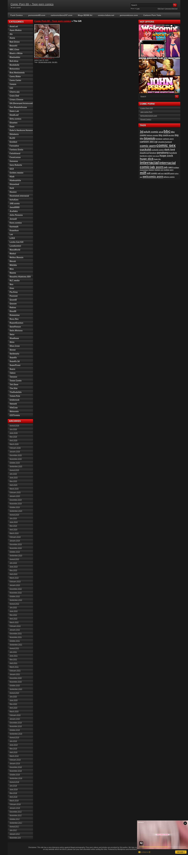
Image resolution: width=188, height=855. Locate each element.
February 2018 (15, 804)
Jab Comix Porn (146, 112)
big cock (163, 135)
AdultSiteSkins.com (136, 849)
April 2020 (13, 708)
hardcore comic (146, 156)
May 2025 (13, 481)
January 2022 (15, 630)
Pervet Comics (145, 119)
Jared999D (15, 207)
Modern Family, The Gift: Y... (44, 58)
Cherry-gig (15, 92)
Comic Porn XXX (146, 108)
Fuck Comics (16, 15)
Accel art (14, 26)
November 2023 (16, 548)
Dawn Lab (14, 111)
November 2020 (16, 682)
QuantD (13, 300)
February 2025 (15, 492)
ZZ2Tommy (15, 415)
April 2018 (13, 797)
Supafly (13, 357)
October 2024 (15, 507)
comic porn (148, 146)
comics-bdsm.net (106, 15)
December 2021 (16, 633)
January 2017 (15, 834)
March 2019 (14, 756)
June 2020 (14, 700)
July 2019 (13, 741)
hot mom (156, 156)
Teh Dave (14, 384)
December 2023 (16, 544)
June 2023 (14, 567)
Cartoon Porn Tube (152, 15)
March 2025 (14, 489)
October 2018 (15, 775)
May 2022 (13, 615)
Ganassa (14, 161)
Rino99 (13, 311)
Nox (11, 284)
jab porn (156, 167)
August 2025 (14, 470)
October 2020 (15, 685)
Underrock (14, 400)
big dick (54, 62)
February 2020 (15, 715)
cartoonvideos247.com (61, 15)
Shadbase (14, 338)
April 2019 (13, 752)
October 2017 (15, 819)
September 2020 (16, 689)
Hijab (12, 176)
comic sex (166, 145)
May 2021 (13, 659)
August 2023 (14, 559)
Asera (12, 38)
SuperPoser (15, 365)
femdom (152, 153)
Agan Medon (16, 30)
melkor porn (168, 170)
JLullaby (14, 211)
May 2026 (13, 437)
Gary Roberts (16, 165)
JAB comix (15, 203)
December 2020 (16, 678)
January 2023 (15, 585)
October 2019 (15, 730)
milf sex (161, 173)
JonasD (13, 219)
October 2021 (15, 641)
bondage (159, 139)
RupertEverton (16, 323)
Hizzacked (14, 184)
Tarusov (13, 377)
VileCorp (14, 407)
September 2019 (16, 734)
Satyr (12, 334)
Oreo (12, 288)
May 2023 (13, 570)
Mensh (13, 261)
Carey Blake (15, 76)
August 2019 (14, 737)
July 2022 (13, 607)
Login (138, 8)
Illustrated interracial (19, 196)
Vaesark (13, 403)
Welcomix (14, 411)
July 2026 (13, 429)
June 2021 (14, 656)
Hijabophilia (15, 180)
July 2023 (13, 563)
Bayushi (13, 45)
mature (151, 170)
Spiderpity (14, 353)
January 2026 (15, 452)
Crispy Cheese (16, 99)
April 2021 (13, 663)
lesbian (176, 168)
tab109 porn (169, 173)
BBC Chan (14, 49)
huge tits (157, 159)
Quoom (13, 303)
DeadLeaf (14, 115)
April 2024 (13, 529)
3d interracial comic (44, 62)
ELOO (12, 138)
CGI (11, 88)
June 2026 (14, 433)
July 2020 (13, 697)
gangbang (163, 152)
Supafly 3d (15, 361)
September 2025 (16, 466)
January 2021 (15, 674)
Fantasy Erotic (16, 149)
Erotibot (13, 142)
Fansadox (14, 146)
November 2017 (16, 815)
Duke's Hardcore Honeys (21, 130)
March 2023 (14, 578)
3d (141, 131)
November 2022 (16, 593)
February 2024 (15, 537)
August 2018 (14, 782)
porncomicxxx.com (129, 15)
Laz (11, 234)
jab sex (168, 167)
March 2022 (14, 622)
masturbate (144, 170)
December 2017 (16, 812)
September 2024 (16, 511)
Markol (13, 253)
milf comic (152, 173)
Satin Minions (16, 330)
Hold (12, 188)
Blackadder (15, 57)
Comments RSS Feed (171, 8)
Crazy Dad (14, 95)
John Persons (16, 215)
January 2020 (15, 719)
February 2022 (15, 626)
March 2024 (14, 533)
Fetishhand (15, 153)
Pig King (14, 292)
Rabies (13, 307)
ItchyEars (14, 199)
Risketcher (15, 315)
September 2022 (16, 600)
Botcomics (15, 69)
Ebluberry (14, 134)
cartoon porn (168, 139)
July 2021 (13, 652)
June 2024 (14, 522)
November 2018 (16, 771)
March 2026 (14, 444)
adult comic (151, 131)
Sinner (13, 350)
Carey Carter (15, 80)
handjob (173, 153)
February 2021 (15, 671)
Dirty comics (15, 119)
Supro (12, 369)
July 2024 (13, 518)
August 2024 (14, 515)
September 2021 (16, 645)
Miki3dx (13, 265)
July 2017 (13, 830)
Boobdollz (14, 65)
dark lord (169, 149)
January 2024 (15, 541)
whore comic (169, 177)
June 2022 (14, 611)
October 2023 (15, 552)
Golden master (16, 172)
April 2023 (13, 574)
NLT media (15, 280)
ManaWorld (15, 249)
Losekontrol (15, 246)
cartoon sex (147, 141)
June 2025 (14, 478)
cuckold (145, 149)
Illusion (13, 192)
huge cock (166, 155)
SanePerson (15, 326)
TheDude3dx (16, 392)
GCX (12, 169)
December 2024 (16, 500)
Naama (13, 273)
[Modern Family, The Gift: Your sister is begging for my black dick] (47, 40)
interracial (149, 162)
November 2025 (16, 459)
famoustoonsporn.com (148, 116)
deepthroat (144, 153)
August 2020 (14, 693)
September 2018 (16, 778)
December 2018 (16, 767)
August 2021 (14, 648)
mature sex (159, 170)
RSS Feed (161, 8)
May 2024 (13, 526)
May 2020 (13, 704)
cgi (155, 141)
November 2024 (16, 504)
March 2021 (14, 667)
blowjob (149, 138)
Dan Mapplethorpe (18, 107)
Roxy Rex (14, 319)
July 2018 (13, 786)
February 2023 (15, 581)
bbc (167, 131)
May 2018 (13, 793)
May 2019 (13, 749)
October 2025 (15, 463)
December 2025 (16, 455)
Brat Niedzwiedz (17, 72)
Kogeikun (14, 230)
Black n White (16, 53)
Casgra (13, 84)
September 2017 (16, 823)
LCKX (12, 238)
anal (161, 132)
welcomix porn (153, 176)
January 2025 (15, 496)
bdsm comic (152, 135)
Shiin (12, 342)
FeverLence (15, 157)
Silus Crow (15, 346)
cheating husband (165, 142)
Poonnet (14, 296)
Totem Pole (15, 396)
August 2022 (14, 604)
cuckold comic (157, 150)
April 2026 (13, 440)
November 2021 (16, 637)
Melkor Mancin (16, 257)
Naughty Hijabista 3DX (20, 276)
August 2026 (14, 426)
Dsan (12, 126)
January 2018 (15, 808)
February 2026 (15, 448)
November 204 (15, 838)
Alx (11, 34)
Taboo (13, 373)
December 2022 (16, 589)
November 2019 (16, 726)
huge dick (147, 158)
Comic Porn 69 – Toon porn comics (32, 4)
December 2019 (16, 723)
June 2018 (14, 789)
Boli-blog (14, 61)
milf (143, 173)
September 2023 (16, 555)
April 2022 (13, 619)
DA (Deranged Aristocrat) (21, 103)
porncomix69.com (36, 15)
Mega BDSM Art (85, 15)
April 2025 (13, 485)
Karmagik (14, 226)
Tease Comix (16, 380)
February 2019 (15, 760)
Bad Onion (15, 42)
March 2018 (14, 801)
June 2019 (14, 745)
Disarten (13, 122)
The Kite (13, 388)
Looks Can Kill (16, 242)
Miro (12, 269)
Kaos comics (16, 223)
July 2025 (13, 474)
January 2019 (15, 763)
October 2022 (15, 596)
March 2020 (14, 711)
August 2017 (14, 826)
